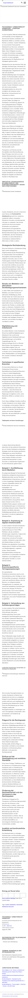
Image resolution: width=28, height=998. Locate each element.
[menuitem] (21, 2)
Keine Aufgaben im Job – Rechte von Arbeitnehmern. (13, 970)
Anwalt (11, 996)
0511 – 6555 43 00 (8, 925)
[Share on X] (11, 895)
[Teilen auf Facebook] (5, 895)
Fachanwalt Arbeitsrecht (6, 996)
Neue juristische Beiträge (8, 898)
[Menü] (24, 2)
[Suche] (21, 2)
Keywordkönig (15, 996)
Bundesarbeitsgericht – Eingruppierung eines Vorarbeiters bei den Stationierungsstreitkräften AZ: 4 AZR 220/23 (13, 980)
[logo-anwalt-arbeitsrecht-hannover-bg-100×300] (11, 2)
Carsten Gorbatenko (10, 904)
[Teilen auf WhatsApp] (17, 895)
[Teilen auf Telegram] (23, 895)
